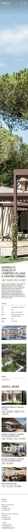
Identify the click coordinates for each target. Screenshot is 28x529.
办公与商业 (10, 438)
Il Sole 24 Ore (5, 379)
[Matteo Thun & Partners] (5, 0)
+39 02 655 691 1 (6, 525)
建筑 (3, 280)
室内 (16, 280)
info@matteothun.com (8, 527)
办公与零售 (22, 438)
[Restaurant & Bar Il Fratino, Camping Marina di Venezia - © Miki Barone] (14, 132)
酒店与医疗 (5, 414)
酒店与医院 (10, 411)
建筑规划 (17, 411)
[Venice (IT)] (14, 333)
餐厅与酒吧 (10, 463)
